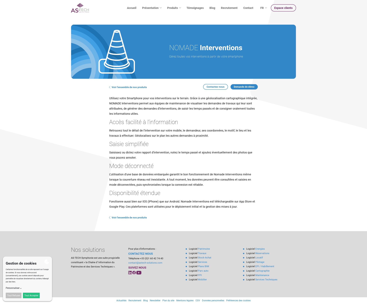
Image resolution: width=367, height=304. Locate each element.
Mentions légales (185, 300)
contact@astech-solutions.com (145, 262)
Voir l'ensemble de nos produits (129, 87)
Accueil (131, 8)
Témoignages (195, 8)
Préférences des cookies (238, 300)
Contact (248, 8)
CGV (198, 300)
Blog (212, 8)
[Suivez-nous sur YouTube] (134, 272)
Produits (173, 8)
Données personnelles (213, 300)
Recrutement (229, 8)
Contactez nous (140, 253)
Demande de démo (244, 86)
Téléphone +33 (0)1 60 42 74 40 (145, 258)
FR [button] (265, 8)
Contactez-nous (216, 86)
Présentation (150, 8)
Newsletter (155, 300)
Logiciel (199, 248)
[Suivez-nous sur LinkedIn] (130, 272)
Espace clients (283, 8)
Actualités (121, 300)
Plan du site (168, 300)
